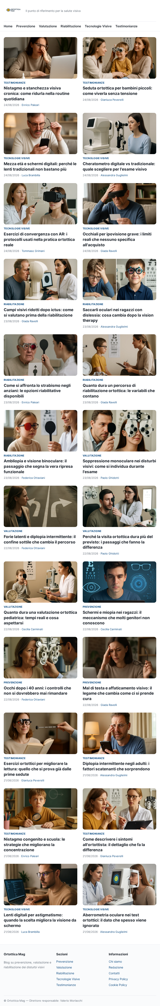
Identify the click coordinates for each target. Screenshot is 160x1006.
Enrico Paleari (30, 105)
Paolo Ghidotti (110, 477)
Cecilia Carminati (32, 629)
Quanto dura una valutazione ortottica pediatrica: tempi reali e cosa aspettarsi (40, 617)
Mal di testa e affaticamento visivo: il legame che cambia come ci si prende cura (118, 693)
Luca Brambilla (31, 175)
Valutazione (48, 26)
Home (8, 26)
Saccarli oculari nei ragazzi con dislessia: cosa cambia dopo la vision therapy (118, 315)
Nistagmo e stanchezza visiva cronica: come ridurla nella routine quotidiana (36, 93)
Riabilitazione (71, 26)
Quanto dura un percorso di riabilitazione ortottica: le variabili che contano (119, 391)
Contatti (114, 973)
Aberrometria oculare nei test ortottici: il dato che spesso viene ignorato (114, 920)
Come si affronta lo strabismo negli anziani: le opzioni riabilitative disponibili (37, 391)
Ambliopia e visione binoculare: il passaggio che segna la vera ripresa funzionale (38, 466)
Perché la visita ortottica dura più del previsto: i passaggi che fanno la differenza (118, 542)
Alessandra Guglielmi (114, 175)
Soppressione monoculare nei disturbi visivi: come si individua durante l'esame (119, 466)
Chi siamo (115, 961)
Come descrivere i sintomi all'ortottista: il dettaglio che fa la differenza (114, 844)
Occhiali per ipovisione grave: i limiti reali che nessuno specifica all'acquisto (117, 239)
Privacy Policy (118, 979)
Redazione (116, 967)
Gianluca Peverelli (112, 99)
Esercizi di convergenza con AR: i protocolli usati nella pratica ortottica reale (39, 239)
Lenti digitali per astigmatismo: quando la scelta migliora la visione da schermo (40, 920)
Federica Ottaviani (33, 477)
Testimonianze (126, 26)
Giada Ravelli (109, 251)
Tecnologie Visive (98, 26)
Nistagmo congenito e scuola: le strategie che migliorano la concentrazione (34, 844)
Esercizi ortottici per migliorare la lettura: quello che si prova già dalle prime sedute (37, 769)
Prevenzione (25, 26)
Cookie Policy (118, 985)
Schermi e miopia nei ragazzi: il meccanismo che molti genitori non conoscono (116, 617)
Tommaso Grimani (33, 251)
